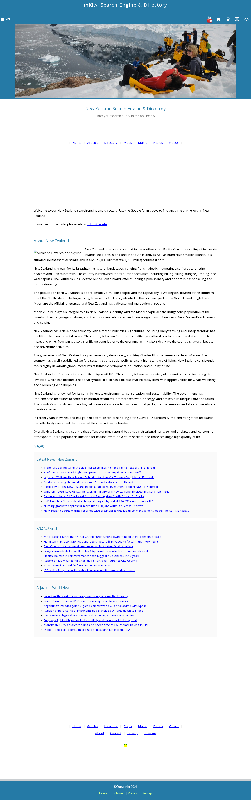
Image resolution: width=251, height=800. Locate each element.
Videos (174, 142)
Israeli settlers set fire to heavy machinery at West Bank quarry (86, 596)
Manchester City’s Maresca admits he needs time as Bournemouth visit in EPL (96, 625)
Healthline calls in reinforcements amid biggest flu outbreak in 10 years (92, 556)
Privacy (132, 733)
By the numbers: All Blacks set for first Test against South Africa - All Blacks (94, 496)
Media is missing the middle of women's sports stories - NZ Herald (88, 482)
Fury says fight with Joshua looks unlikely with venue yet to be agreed (90, 620)
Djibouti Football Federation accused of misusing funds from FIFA (87, 629)
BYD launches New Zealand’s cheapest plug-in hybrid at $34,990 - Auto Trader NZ (98, 501)
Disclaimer (117, 793)
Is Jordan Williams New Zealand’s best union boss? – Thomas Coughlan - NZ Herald (99, 477)
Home (76, 142)
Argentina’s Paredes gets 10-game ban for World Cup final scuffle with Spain (95, 606)
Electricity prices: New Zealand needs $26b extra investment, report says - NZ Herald (101, 486)
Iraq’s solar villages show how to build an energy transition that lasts (90, 615)
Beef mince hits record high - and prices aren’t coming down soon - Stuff (92, 472)
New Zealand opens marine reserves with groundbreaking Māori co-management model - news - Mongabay (116, 510)
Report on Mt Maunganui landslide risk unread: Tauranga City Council (90, 560)
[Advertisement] (125, 178)
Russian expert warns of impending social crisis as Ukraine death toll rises (93, 610)
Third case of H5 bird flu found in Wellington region (78, 565)
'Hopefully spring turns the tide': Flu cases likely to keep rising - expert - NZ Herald (99, 467)
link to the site (97, 224)
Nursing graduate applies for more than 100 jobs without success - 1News (93, 506)
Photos (158, 142)
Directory (111, 142)
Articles (92, 142)
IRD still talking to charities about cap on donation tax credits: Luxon (89, 570)
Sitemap (150, 733)
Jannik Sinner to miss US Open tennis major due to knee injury (86, 601)
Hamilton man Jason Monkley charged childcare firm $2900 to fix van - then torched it (101, 541)
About (99, 733)
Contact (115, 733)
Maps (128, 142)
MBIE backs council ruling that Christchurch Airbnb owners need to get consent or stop (103, 536)
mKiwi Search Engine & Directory (125, 4)
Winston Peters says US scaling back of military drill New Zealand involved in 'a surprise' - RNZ (107, 491)
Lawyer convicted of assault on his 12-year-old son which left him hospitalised (96, 551)
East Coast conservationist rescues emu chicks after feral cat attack (88, 546)
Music (142, 142)
